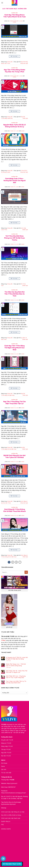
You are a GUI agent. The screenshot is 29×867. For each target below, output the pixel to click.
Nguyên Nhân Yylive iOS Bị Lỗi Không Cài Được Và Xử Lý (14, 126)
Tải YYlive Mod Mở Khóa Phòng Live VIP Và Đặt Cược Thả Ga (14, 238)
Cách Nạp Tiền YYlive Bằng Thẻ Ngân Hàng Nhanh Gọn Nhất (14, 348)
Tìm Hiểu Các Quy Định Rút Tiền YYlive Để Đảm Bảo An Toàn (14, 294)
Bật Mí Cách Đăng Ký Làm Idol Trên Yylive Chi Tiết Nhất (14, 456)
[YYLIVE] (14, 3)
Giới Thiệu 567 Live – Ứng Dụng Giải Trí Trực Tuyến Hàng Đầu (16, 676)
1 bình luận (10, 660)
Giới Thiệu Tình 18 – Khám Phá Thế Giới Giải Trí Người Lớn (16, 671)
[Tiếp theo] (20, 562)
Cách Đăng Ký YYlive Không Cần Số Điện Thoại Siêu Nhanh (14, 510)
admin (14, 22)
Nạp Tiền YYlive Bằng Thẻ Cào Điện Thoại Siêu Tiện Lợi (14, 402)
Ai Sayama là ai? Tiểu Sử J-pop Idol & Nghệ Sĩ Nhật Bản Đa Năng (17, 658)
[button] (2, 3)
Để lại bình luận (24, 63)
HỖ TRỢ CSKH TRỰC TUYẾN (12, 864)
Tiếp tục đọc (14, 56)
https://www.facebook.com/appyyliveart (13, 793)
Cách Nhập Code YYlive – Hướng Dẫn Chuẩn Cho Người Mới (15, 180)
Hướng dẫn (14, 12)
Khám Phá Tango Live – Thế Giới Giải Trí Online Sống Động (16, 664)
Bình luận (25, 118)
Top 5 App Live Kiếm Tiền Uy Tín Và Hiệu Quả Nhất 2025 (16, 682)
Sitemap (3, 808)
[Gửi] (26, 572)
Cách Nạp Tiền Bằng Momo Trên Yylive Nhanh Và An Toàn (14, 16)
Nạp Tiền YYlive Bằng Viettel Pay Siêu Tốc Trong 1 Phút (14, 71)
